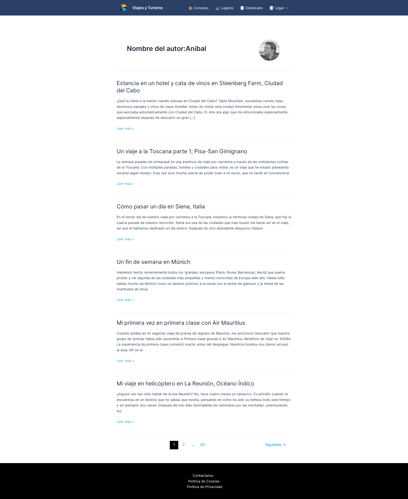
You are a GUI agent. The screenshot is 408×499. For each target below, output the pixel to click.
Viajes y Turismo (147, 8)
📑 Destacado (251, 8)
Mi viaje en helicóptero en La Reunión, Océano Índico (185, 383)
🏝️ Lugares (224, 8)
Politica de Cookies (204, 481)
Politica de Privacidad (204, 487)
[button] (286, 8)
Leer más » (125, 128)
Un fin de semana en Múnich (153, 262)
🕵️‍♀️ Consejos (198, 8)
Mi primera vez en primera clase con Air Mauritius (181, 322)
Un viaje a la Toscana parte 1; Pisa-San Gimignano (182, 151)
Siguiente (275, 444)
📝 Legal (277, 8)
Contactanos (203, 475)
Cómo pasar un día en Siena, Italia (161, 206)
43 (202, 444)
